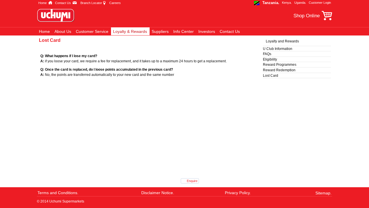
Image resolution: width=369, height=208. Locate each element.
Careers (115, 3)
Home (42, 3)
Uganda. (300, 2)
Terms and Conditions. (57, 192)
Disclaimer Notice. (157, 192)
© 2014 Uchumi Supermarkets (60, 201)
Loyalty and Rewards (282, 41)
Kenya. (287, 2)
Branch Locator (91, 3)
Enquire (192, 181)
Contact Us (63, 3)
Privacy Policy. (238, 192)
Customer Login (320, 2)
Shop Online (306, 15)
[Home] (58, 15)
